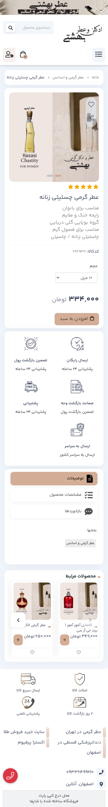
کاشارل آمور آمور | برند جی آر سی (81, 628)
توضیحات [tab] (75, 478)
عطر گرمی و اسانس (68, 77)
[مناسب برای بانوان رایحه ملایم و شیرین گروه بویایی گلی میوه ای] (79, 601)
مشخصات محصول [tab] (66, 495)
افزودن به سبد (74, 318)
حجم (94, 266)
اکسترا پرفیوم (31, 742)
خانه (95, 77)
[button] (90, 620)
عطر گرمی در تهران (83, 732)
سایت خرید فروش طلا (24, 732)
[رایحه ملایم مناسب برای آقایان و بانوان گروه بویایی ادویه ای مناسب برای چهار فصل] (32, 601)
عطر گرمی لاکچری (32, 625)
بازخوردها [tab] (73, 511)
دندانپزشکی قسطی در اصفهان (79, 747)
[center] (11, 27)
